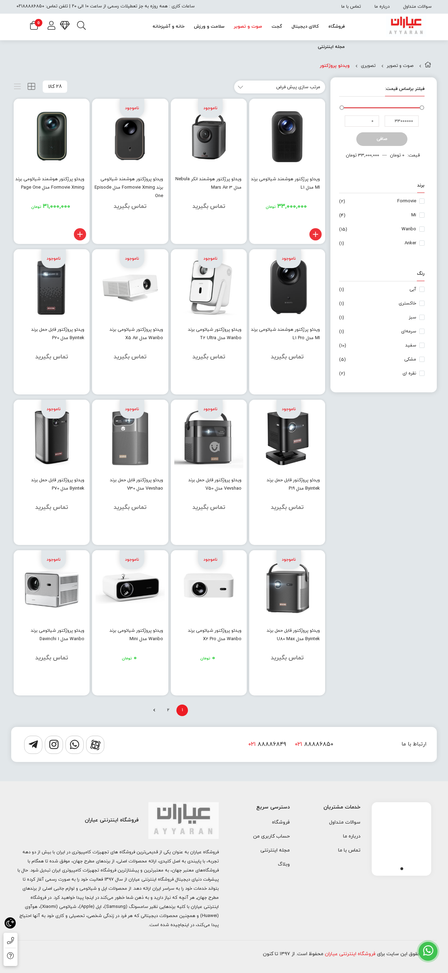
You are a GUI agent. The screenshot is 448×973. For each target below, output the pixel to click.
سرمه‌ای (408, 331)
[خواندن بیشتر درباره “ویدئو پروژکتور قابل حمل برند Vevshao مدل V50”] (237, 535)
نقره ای (409, 373)
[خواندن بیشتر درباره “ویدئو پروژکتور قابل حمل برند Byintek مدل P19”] (315, 535)
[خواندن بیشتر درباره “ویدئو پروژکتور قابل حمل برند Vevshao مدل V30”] (159, 535)
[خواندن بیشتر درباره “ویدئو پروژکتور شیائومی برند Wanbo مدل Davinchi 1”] (80, 686)
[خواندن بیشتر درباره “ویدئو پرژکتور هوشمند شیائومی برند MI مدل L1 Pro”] (315, 385)
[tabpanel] (401, 837)
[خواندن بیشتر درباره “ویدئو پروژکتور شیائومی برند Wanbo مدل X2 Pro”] (237, 686)
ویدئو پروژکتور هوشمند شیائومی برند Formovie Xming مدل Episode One (128, 187)
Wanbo (408, 229)
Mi (413, 215)
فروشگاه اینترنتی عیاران (350, 954)
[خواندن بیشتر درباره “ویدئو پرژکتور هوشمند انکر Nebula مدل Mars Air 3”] (237, 234)
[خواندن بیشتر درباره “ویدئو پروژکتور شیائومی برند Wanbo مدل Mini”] (159, 686)
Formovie (406, 201)
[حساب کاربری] (51, 26)
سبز (412, 317)
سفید (410, 345)
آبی (413, 289)
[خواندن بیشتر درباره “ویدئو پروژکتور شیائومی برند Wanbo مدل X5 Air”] (159, 385)
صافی (382, 139)
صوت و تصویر (400, 66)
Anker (410, 243)
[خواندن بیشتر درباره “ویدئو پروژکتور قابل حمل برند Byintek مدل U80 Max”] (315, 686)
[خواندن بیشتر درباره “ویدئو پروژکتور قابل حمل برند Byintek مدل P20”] (80, 385)
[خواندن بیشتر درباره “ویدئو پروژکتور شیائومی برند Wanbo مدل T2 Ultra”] (237, 385)
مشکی (410, 359)
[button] (315, 234)
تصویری (368, 66)
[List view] (17, 86)
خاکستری (407, 303)
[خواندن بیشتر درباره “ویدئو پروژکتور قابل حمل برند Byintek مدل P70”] (80, 535)
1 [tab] (401, 868)
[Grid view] (31, 86)
